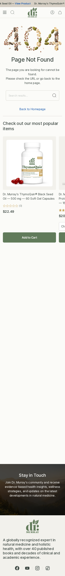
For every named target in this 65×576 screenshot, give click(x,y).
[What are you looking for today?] (54, 95)
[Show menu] (4, 12)
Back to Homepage (33, 109)
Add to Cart (29, 237)
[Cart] (60, 12)
